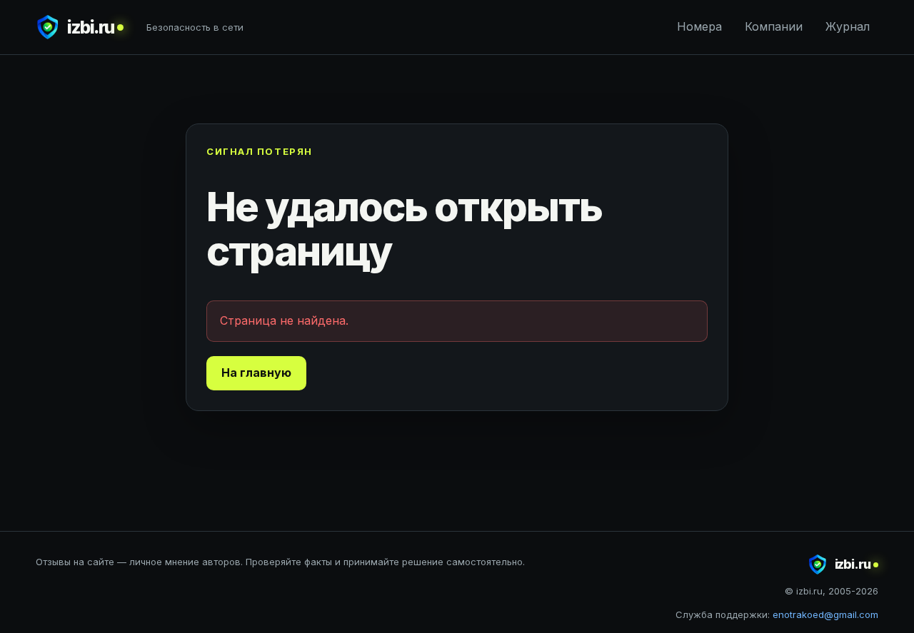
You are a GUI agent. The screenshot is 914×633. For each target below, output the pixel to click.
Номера (699, 26)
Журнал (847, 26)
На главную (256, 372)
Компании (774, 26)
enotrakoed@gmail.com (825, 614)
